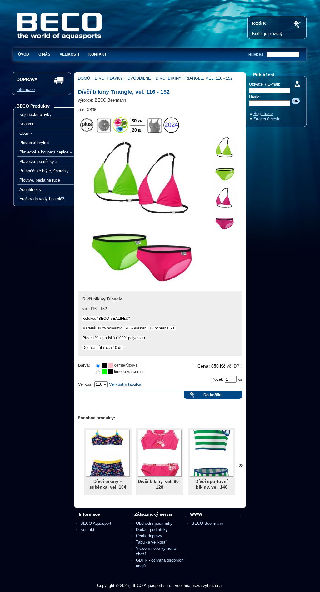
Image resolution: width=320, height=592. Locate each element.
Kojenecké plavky (35, 114)
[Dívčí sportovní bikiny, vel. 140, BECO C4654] (211, 453)
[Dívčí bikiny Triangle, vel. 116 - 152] (142, 289)
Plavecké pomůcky (38, 161)
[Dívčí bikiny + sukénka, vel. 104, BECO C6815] (108, 453)
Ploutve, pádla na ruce (39, 180)
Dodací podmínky (152, 529)
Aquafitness (30, 189)
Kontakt (97, 54)
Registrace (263, 113)
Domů (84, 78)
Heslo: (255, 97)
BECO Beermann (207, 523)
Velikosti (69, 54)
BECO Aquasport (95, 523)
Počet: (218, 379)
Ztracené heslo (266, 119)
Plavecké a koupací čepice (45, 152)
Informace (26, 89)
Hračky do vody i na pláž (41, 199)
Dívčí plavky (109, 78)
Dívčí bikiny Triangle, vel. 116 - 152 (194, 78)
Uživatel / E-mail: (264, 84)
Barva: (84, 365)
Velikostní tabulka (125, 384)
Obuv (25, 133)
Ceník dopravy (149, 536)
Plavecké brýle (34, 142)
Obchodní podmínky (154, 523)
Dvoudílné (139, 78)
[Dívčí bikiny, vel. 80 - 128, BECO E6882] (160, 453)
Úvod (23, 54)
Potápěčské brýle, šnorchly (44, 170)
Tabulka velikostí (151, 542)
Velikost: (86, 384)
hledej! (256, 55)
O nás (44, 54)
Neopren (26, 124)
